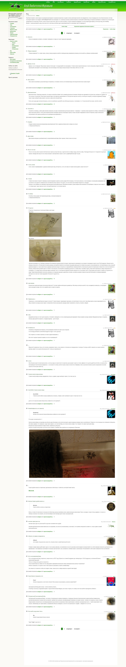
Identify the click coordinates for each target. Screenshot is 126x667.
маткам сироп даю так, (34, 521)
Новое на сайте (13, 41)
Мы (11, 50)
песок (29, 361)
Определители (112, 2)
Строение (68, 2)
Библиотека (86, 2)
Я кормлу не (31, 327)
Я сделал (30, 208)
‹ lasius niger (64, 26)
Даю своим (30, 136)
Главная (28, 10)
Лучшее (14, 47)
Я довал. (30, 122)
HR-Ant (37, 15)
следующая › (69, 33)
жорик (114, 150)
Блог (13, 44)
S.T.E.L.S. (113, 64)
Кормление (37, 10)
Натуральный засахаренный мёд (36, 596)
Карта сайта (13, 52)
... (28, 345)
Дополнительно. (32, 92)
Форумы (32, 10)
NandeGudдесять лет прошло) (36, 408)
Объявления (15, 48)
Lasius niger (112, 29)
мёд (29, 314)
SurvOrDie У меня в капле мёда (36, 390)
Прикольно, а (31, 299)
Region (113, 136)
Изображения (15, 45)
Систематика (61, 2)
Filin (114, 165)
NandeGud (113, 390)
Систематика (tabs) (14, 62)
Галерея (48, 2)
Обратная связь (102, 2)
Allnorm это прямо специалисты (36, 536)
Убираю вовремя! (32, 51)
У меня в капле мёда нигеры (35, 374)
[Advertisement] (70, 644)
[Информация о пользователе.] (111, 44)
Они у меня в (31, 79)
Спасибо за (31, 108)
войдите (39, 29)
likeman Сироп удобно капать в (36, 501)
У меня (30, 178)
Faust (114, 556)
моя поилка (31, 283)
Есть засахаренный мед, (34, 556)
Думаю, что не (31, 63)
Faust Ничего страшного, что (35, 576)
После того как (31, 149)
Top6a (114, 283)
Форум (93, 2)
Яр (114, 536)
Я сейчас (30, 193)
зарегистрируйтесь (48, 29)
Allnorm (113, 521)
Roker (114, 501)
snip (114, 208)
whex (114, 576)
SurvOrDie (113, 374)
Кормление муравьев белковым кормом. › (84, 26)
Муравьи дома (77, 2)
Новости (12, 54)
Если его (30, 37)
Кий (114, 179)
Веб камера (13, 59)
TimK (114, 315)
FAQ (54, 2)
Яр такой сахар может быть (35, 611)
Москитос (113, 122)
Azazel (114, 37)
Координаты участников (16, 60)
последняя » (77, 33)
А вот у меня (31, 164)
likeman (113, 485)
